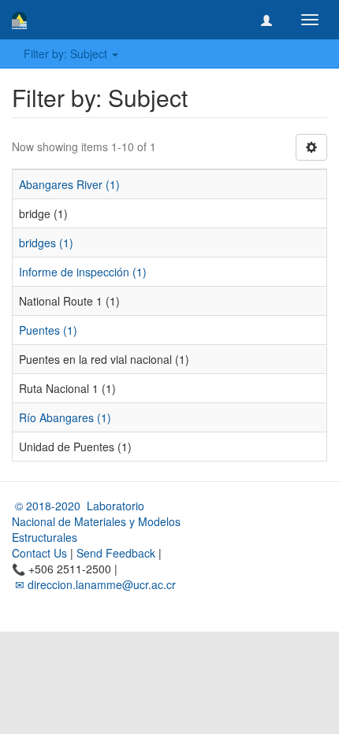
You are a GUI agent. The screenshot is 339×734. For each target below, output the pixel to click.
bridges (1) (46, 242)
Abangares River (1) (69, 184)
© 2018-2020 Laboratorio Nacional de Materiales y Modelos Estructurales (96, 521)
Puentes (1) (48, 330)
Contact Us (39, 553)
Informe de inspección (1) (83, 272)
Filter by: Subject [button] (67, 53)
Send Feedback (115, 553)
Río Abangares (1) (65, 417)
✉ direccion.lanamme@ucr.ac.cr (94, 584)
